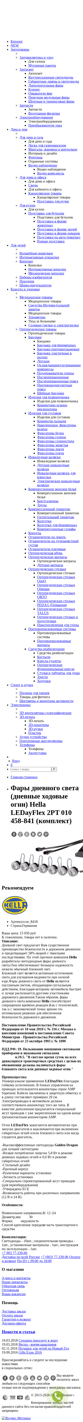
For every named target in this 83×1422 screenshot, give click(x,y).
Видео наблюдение (42, 165)
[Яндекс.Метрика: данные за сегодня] (16, 1418)
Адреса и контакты (16, 1278)
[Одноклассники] (18, 1378)
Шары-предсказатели (35, 285)
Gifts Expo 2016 (30, 1352)
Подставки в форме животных (52, 223)
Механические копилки (46, 273)
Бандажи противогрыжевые (58, 349)
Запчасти (26, 105)
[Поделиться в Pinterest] (45, 834)
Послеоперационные (53, 377)
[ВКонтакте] (11, 1378)
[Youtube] (32, 1378)
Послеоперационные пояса (57, 381)
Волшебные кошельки (36, 253)
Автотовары (20, 49)
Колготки (44, 521)
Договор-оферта (14, 1323)
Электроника (21, 705)
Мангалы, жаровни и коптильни (52, 149)
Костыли (43, 657)
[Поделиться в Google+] (20, 834)
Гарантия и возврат (16, 1319)
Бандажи (35, 337)
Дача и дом (19, 129)
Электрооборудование (36, 117)
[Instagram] (46, 1378)
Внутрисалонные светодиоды (50, 77)
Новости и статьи (18, 1331)
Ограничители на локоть (47, 537)
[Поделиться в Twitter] (39, 834)
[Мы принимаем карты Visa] (12, 1397)
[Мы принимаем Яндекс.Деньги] (27, 1397)
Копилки (26, 261)
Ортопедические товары (37, 329)
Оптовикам (10, 1290)
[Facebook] (5, 1378)
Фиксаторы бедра (50, 433)
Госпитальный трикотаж (55, 517)
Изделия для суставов (44, 413)
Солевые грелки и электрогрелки (53, 325)
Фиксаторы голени (51, 437)
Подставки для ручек (53, 201)
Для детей (18, 245)
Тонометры (36, 317)
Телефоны (27, 745)
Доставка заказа (14, 1311)
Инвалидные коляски (44, 457)
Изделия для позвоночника (48, 397)
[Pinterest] (53, 1378)
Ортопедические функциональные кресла (55, 667)
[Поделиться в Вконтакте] (33, 834)
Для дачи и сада (31, 137)
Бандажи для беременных (56, 345)
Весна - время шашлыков (37, 1344)
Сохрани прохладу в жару (38, 1340)
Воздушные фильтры (44, 113)
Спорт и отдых (22, 685)
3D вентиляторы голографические (45, 713)
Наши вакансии (14, 1294)
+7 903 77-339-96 (14, 1253)
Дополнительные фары (45, 85)
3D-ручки (35, 729)
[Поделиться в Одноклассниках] (26, 834)
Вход (16, 761)
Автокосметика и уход (36, 57)
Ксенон (34, 89)
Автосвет (26, 69)
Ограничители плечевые (47, 549)
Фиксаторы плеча (50, 453)
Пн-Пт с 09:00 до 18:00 (34, 1261)
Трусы (42, 505)
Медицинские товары (35, 297)
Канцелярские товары (45, 193)
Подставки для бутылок (46, 213)
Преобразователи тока (45, 125)
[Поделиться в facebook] (13, 834)
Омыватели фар (40, 93)
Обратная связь (13, 1286)
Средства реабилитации (46, 649)
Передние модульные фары (48, 97)
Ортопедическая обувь (45, 553)
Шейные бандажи (50, 393)
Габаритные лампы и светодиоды (53, 81)
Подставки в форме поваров (58, 233)
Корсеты (34, 533)
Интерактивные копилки (47, 269)
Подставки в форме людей (57, 229)
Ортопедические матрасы (47, 557)
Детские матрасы (50, 565)
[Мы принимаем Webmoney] (5, 1397)
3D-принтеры (38, 725)
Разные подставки (51, 241)
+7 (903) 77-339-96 (54, 1257)
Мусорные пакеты (42, 65)
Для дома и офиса (32, 177)
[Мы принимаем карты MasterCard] (19, 1397)
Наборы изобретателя (35, 277)
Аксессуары (37, 753)
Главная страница (24, 777)
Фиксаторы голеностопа (55, 441)
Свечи (33, 185)
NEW (15, 45)
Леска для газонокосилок (47, 145)
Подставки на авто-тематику (59, 237)
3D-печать (27, 717)
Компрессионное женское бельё (52, 489)
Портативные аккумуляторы (40, 741)
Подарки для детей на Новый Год (43, 1348)
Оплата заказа (12, 1315)
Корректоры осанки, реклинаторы (52, 407)
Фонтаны (35, 157)
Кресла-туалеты (49, 661)
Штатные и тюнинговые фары (51, 101)
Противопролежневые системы (52, 629)
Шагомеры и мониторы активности (46, 701)
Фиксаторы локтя (50, 449)
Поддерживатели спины (55, 373)
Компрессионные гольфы (56, 529)
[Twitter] (39, 1378)
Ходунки (44, 681)
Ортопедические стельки (47, 569)
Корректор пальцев (51, 421)
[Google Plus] (25, 1378)
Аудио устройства (33, 737)
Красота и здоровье (25, 289)
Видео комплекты (50, 173)
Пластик (34, 733)
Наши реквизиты (15, 1282)
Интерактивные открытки (39, 257)
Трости (42, 677)
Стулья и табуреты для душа (58, 673)
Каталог (17, 41)
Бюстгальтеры (47, 501)
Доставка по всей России (21, 1257)
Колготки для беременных (57, 525)
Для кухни (27, 205)
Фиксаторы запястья (52, 445)
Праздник (26, 281)
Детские (43, 361)
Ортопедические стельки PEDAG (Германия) (56, 603)
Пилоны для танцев (34, 693)
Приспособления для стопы (58, 625)
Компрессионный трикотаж (49, 509)
